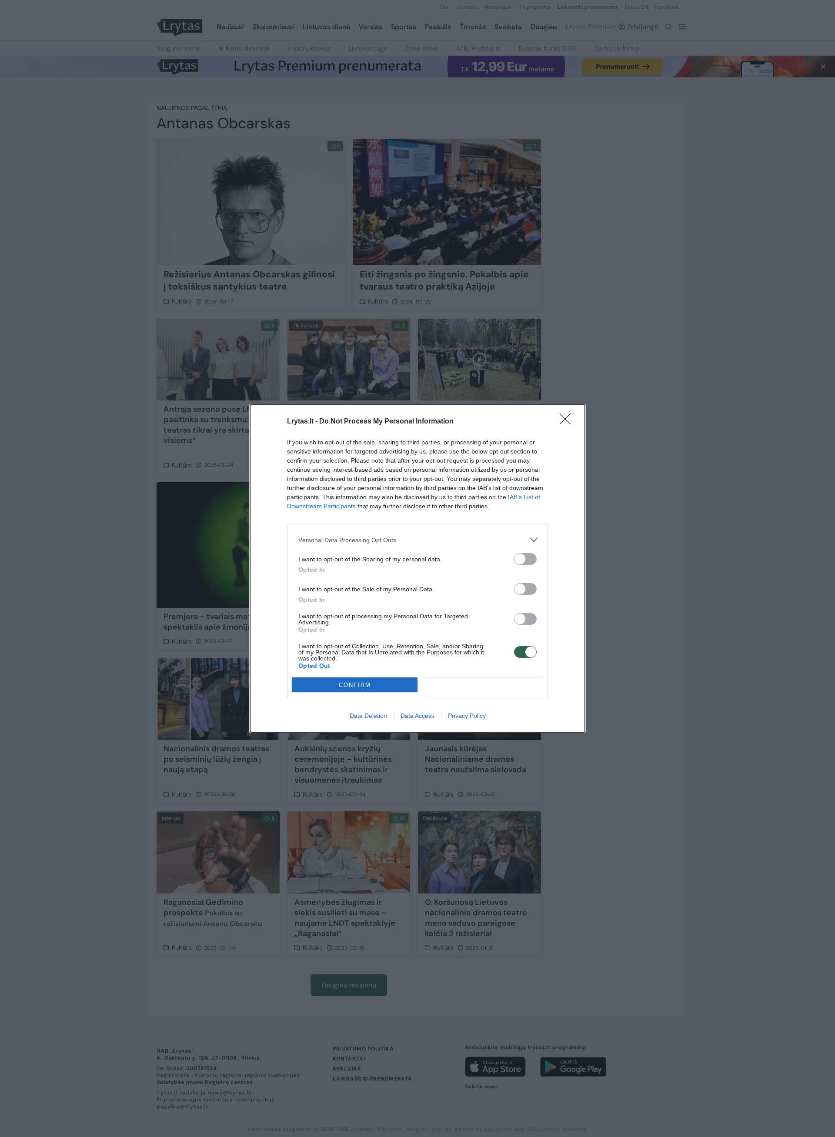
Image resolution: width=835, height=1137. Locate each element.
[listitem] (417, 539)
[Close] (568, 421)
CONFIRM (355, 685)
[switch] (525, 559)
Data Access (417, 715)
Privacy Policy (467, 715)
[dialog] (417, 568)
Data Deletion (368, 715)
